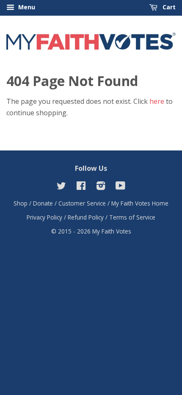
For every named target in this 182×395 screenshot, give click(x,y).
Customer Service (82, 203)
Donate (43, 203)
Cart (168, 7)
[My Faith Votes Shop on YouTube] (120, 187)
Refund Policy (86, 217)
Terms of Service (132, 217)
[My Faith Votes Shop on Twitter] (61, 187)
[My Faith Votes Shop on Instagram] (100, 187)
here (156, 101)
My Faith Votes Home (139, 203)
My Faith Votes (111, 231)
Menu (26, 7)
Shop (21, 203)
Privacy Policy (44, 217)
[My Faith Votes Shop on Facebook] (81, 187)
